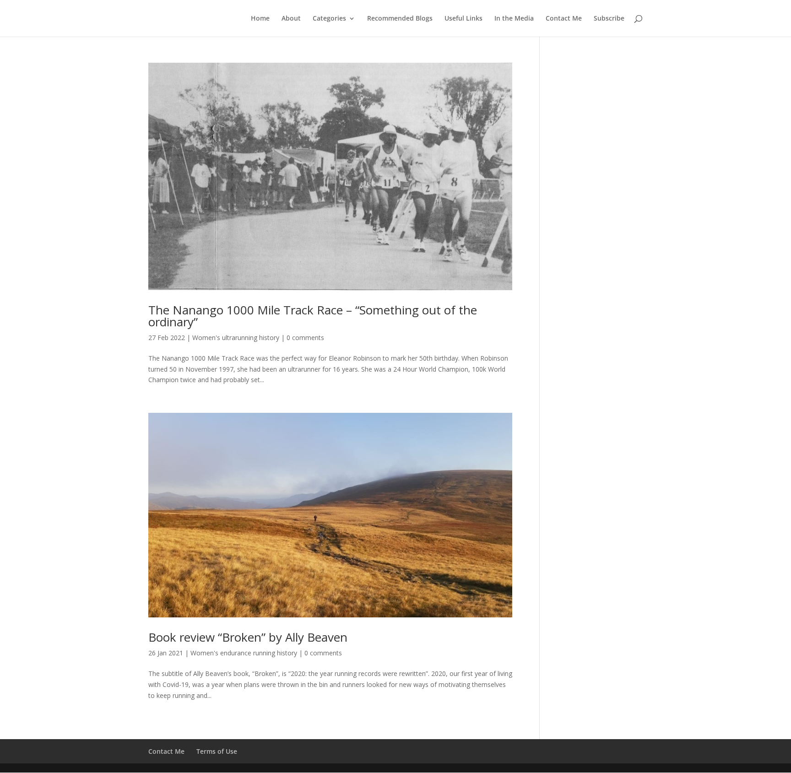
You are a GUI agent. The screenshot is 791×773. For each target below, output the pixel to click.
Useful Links (463, 18)
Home (260, 18)
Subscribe (609, 18)
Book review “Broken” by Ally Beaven (247, 637)
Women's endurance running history (243, 653)
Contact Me (564, 18)
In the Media (514, 18)
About (291, 18)
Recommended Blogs (400, 18)
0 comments (305, 337)
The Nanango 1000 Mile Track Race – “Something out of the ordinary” (312, 316)
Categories (329, 18)
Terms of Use (216, 751)
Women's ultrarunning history (235, 337)
